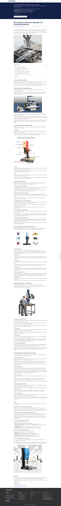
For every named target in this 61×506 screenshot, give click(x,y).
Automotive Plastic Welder (21, 499)
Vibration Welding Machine (21, 496)
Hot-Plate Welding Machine (21, 497)
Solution (31, 496)
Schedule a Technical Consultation (20, 16)
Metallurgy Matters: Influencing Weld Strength (20, 486)
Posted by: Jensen (16, 26)
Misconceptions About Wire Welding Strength (20, 485)
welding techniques (38, 81)
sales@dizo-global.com (48, 496)
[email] (60, 257)
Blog (31, 497)
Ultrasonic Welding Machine (21, 494)
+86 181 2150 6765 (48, 494)
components (15, 90)
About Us (31, 494)
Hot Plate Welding (16, 211)
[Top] (60, 260)
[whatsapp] (60, 254)
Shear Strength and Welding (18, 484)
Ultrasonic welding (16, 29)
